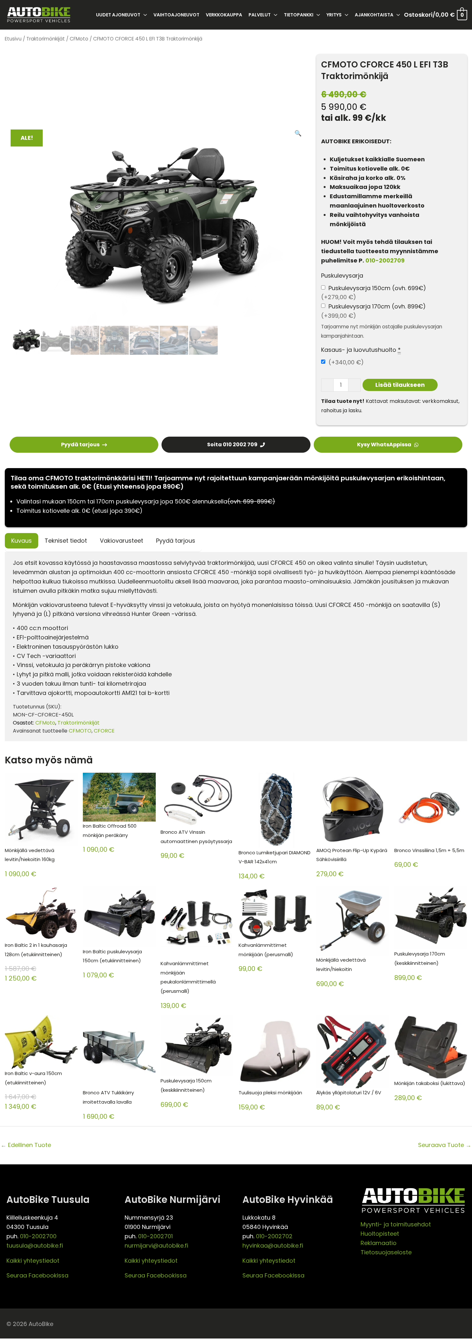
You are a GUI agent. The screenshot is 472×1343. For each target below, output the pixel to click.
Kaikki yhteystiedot (32, 1261)
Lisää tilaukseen (400, 385)
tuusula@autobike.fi (34, 1245)
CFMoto (79, 38)
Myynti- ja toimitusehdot (396, 1224)
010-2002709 (385, 260)
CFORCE (104, 730)
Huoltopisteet (380, 1234)
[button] (298, 133)
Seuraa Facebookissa (37, 1275)
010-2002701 (155, 1236)
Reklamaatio (379, 1243)
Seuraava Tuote (444, 1145)
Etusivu (13, 38)
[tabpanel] (236, 646)
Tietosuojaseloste (386, 1252)
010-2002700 (38, 1236)
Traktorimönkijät (45, 38)
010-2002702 (274, 1236)
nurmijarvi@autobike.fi (156, 1245)
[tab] (21, 541)
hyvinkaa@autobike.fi (272, 1245)
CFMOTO (80, 730)
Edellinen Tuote (26, 1145)
